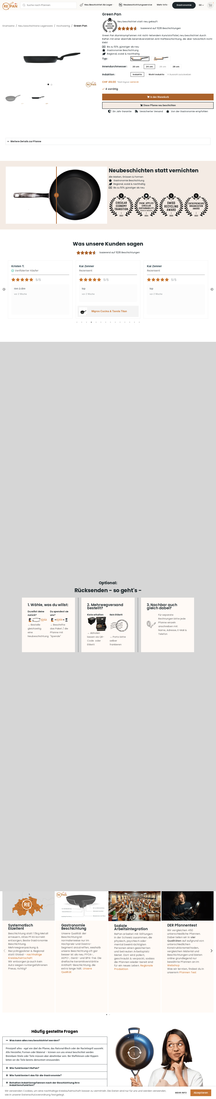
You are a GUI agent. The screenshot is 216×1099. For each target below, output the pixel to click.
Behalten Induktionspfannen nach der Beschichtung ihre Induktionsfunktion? (44, 1084)
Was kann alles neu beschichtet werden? (34, 1040)
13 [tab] (134, 324)
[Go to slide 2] (51, 85)
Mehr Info (181, 1092)
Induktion (108, 74)
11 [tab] (124, 324)
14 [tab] (139, 324)
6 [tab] (100, 324)
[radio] (139, 58)
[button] (158, 105)
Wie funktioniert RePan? (24, 1068)
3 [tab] (86, 324)
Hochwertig (63, 25)
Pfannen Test (187, 972)
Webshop (173, 965)
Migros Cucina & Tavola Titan (109, 311)
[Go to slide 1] (48, 84)
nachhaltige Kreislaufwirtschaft (25, 956)
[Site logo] (9, 5)
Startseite (8, 25)
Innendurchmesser (114, 66)
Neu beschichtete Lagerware (35, 25)
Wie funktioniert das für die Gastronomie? (35, 1075)
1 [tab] (77, 324)
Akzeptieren (201, 1092)
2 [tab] (81, 324)
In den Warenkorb (159, 97)
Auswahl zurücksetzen (180, 74)
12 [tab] (129, 324)
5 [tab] (96, 324)
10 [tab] (120, 324)
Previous (4, 289)
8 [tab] (110, 324)
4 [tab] (91, 324)
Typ (104, 58)
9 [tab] (115, 324)
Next (212, 289)
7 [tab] (105, 324)
